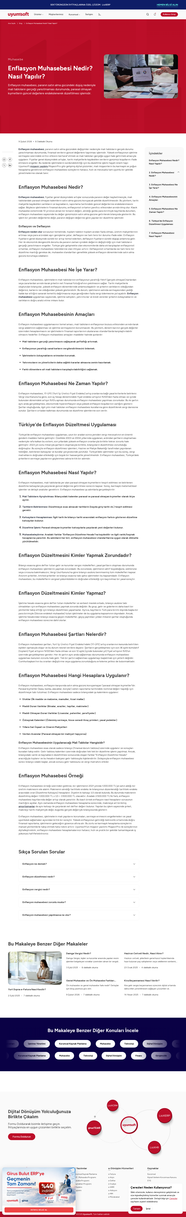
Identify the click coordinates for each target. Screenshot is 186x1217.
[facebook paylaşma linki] (10, 159)
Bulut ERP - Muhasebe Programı (82, 1177)
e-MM (110, 1194)
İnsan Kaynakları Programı (80, 1184)
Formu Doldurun (22, 1136)
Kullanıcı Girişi (169, 14)
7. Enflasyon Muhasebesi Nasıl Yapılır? (161, 235)
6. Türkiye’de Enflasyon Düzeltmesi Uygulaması (161, 222)
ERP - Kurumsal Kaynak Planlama (83, 1174)
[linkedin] (10, 165)
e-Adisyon (112, 1190)
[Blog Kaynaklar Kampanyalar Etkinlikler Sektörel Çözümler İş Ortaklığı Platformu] (99, 14)
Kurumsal (73, 14)
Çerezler (173, 1198)
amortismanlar (27, 806)
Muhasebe (15, 59)
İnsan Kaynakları (33, 1043)
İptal (148, 1208)
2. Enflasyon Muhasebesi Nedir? (161, 174)
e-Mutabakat (114, 1197)
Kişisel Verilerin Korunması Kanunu (162, 1177)
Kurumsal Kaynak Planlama (100, 1043)
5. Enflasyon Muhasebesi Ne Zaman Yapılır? (163, 210)
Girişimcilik (134, 1055)
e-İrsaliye (112, 1184)
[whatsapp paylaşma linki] (4, 159)
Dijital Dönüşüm (86, 1055)
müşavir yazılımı (39, 166)
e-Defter (111, 1180)
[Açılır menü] (79, 14)
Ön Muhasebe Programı (79, 1180)
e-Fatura (112, 1174)
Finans (111, 1055)
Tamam (136, 1208)
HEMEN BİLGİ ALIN (167, 4)
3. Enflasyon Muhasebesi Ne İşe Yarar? (163, 186)
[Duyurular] (154, 14)
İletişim (89, 14)
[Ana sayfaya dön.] (19, 14)
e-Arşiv (111, 1177)
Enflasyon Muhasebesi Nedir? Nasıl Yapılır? (41, 23)
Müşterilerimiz (56, 14)
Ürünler (38, 14)
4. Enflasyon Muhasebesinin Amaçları (163, 198)
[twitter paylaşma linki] (4, 165)
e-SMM (111, 1187)
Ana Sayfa (11, 23)
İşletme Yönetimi (64, 1043)
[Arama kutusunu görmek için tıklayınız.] (147, 14)
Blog (20, 23)
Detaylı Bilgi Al (39, 1210)
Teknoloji (156, 1043)
